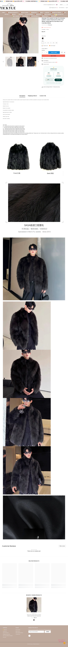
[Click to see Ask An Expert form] (61, 640)
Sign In (67, 7)
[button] (3, 61)
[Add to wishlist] (62, 52)
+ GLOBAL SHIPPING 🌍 (7, 1)
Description (22, 95)
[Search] (64, 5)
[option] (21, 35)
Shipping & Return (32, 95)
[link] (9, 585)
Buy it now (53, 55)
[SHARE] (64, 52)
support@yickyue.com (51, 4)
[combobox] (63, 4)
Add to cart (54, 52)
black (34, 620)
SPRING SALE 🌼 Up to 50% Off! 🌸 (25, 1)
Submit (47, 631)
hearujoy (34, 613)
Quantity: (43, 50)
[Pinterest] (29, 636)
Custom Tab (43, 95)
